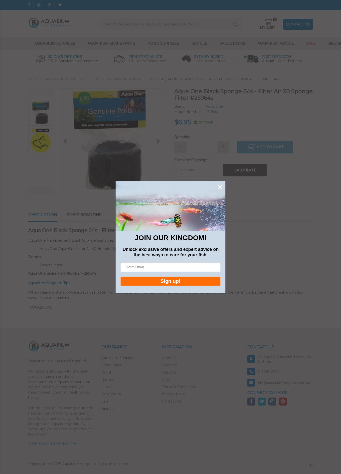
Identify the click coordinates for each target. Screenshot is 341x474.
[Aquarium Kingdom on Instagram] (38, 5)
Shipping (169, 365)
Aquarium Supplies (54, 43)
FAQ (166, 379)
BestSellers (111, 394)
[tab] (47, 215)
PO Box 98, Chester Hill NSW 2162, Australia (284, 359)
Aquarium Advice (276, 43)
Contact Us (171, 401)
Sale (311, 43)
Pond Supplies (163, 43)
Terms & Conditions (179, 387)
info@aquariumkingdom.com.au (283, 383)
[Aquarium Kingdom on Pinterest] (49, 5)
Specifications (84, 214)
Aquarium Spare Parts (111, 43)
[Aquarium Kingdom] (49, 22)
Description (42, 214)
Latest (107, 387)
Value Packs (232, 43)
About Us (170, 358)
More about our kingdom (50, 443)
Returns (169, 372)
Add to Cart (270, 147)
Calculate (245, 170)
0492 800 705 (268, 371)
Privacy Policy (174, 394)
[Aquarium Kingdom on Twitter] (60, 5)
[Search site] (235, 24)
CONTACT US (298, 24)
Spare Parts (111, 365)
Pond (106, 372)
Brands (107, 408)
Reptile (199, 43)
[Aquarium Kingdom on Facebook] (29, 5)
